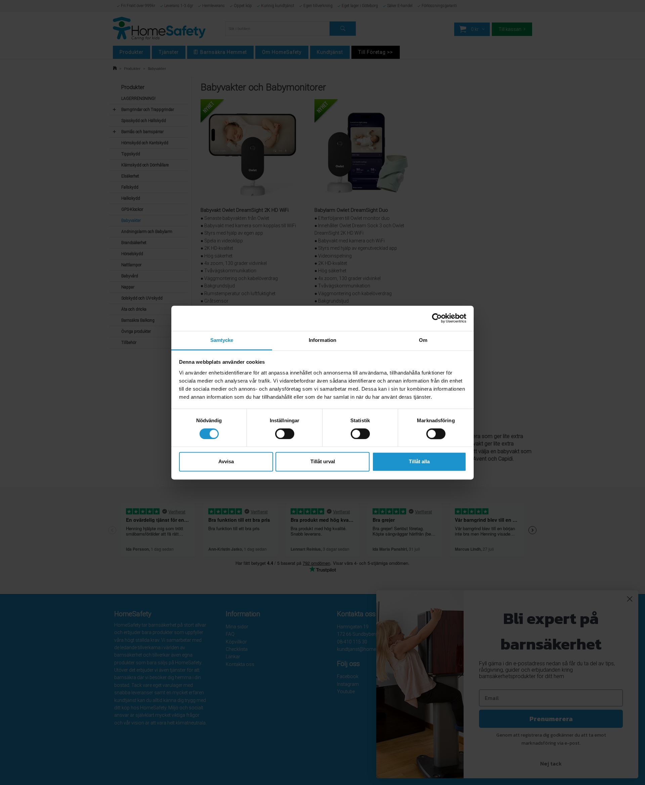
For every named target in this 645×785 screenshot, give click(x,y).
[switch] (284, 433)
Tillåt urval (322, 462)
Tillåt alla (419, 462)
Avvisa (226, 462)
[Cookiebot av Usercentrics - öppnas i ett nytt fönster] (436, 318)
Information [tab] (322, 340)
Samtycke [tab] (221, 340)
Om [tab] (423, 340)
